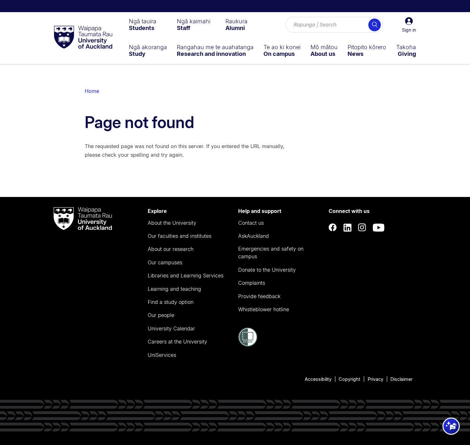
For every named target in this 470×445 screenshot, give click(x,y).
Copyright (349, 379)
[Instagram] (362, 227)
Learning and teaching (174, 289)
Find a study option (170, 302)
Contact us (251, 223)
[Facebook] (333, 227)
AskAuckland (253, 236)
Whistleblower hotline (263, 309)
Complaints (251, 283)
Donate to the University (267, 270)
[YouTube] (378, 227)
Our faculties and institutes (179, 236)
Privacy (375, 379)
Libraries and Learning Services (185, 275)
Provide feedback (259, 296)
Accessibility (318, 379)
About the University (172, 223)
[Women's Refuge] (247, 345)
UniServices (162, 355)
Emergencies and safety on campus (270, 252)
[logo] (83, 37)
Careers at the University (177, 341)
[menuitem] (142, 24)
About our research (170, 249)
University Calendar (171, 328)
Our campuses (165, 262)
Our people (161, 315)
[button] (409, 25)
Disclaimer (401, 379)
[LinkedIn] (347, 227)
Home (92, 91)
